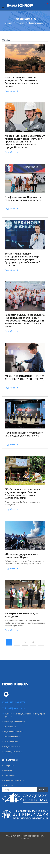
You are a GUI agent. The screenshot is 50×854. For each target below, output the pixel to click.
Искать (42, 789)
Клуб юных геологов (13, 731)
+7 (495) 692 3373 (15, 702)
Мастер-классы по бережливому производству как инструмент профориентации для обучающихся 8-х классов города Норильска (25, 141)
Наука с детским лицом (14, 721)
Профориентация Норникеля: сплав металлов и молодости (23, 198)
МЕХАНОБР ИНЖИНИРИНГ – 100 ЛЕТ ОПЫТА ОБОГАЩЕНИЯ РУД (24, 377)
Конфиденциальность (14, 780)
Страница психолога (13, 751)
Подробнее (10, 91)
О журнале (9, 765)
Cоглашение (9, 775)
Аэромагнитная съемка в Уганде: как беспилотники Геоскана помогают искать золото (21, 82)
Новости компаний (12, 736)
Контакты (8, 785)
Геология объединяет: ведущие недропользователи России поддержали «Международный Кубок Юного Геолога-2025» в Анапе (25, 320)
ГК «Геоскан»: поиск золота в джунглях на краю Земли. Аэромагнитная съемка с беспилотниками (22, 494)
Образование (10, 726)
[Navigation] (3, 6)
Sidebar (7, 40)
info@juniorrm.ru (15, 708)
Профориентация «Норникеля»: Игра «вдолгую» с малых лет (24, 434)
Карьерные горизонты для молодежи (21, 615)
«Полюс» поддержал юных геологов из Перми (21, 556)
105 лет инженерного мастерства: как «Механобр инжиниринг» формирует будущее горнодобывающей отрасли (22, 259)
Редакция (8, 770)
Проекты (8, 716)
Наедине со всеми (12, 746)
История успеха (11, 741)
